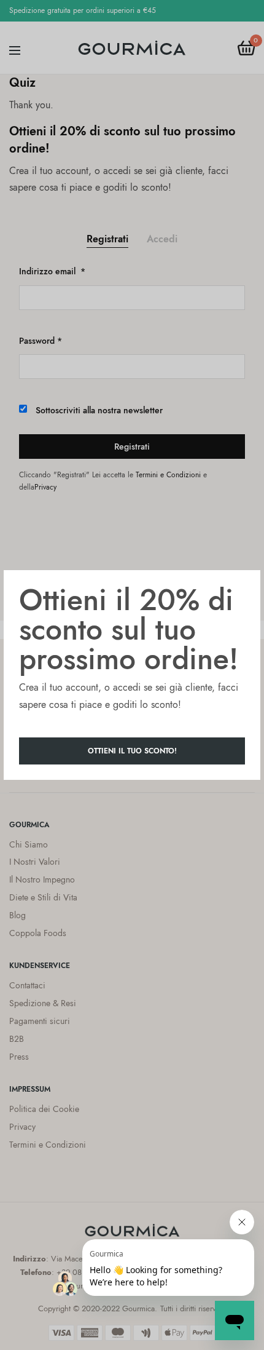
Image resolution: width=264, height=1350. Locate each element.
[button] (132, 750)
